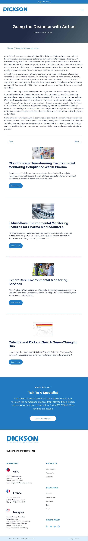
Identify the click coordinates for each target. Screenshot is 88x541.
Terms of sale (50, 497)
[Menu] (82, 10)
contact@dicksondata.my (19, 528)
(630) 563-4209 (63, 405)
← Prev (9, 141)
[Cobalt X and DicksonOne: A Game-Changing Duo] (43, 329)
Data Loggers (50, 469)
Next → (78, 141)
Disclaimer (49, 477)
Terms (76, 539)
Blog (50, 33)
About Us (49, 493)
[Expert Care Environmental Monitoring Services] (43, 269)
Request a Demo (44, 2)
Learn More (15, 186)
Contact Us (50, 501)
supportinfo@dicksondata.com (21, 483)
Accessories (50, 473)
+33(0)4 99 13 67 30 (19, 502)
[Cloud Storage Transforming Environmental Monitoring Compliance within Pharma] (43, 153)
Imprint (48, 509)
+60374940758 (17, 526)
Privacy (70, 539)
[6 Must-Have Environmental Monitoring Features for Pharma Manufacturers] (43, 211)
